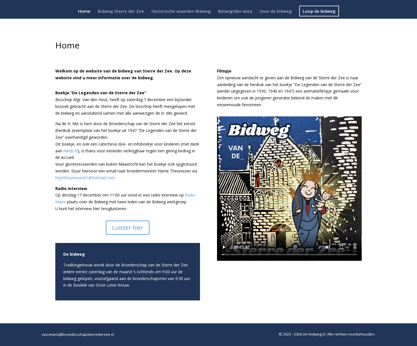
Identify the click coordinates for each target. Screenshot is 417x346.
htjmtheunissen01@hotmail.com (85, 177)
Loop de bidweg (319, 11)
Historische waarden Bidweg (181, 11)
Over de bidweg (276, 11)
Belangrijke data (235, 11)
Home (84, 11)
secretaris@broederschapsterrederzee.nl (78, 334)
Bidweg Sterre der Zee (121, 11)
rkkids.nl (70, 150)
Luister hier (127, 227)
